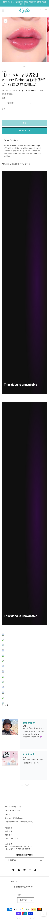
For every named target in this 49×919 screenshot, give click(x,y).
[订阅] (41, 860)
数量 (3, 109)
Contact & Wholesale (14, 818)
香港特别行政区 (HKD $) (23, 887)
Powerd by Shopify (30, 918)
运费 (11, 94)
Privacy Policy (11, 839)
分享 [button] (6, 705)
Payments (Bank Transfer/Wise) (19, 822)
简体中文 (23, 900)
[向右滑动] (30, 67)
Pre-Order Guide (12, 810)
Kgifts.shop (21, 918)
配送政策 (8, 827)
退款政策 (8, 831)
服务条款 (8, 835)
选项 (3, 98)
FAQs (7, 814)
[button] (3, 10)
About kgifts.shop (13, 807)
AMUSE (4, 71)
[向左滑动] (19, 67)
